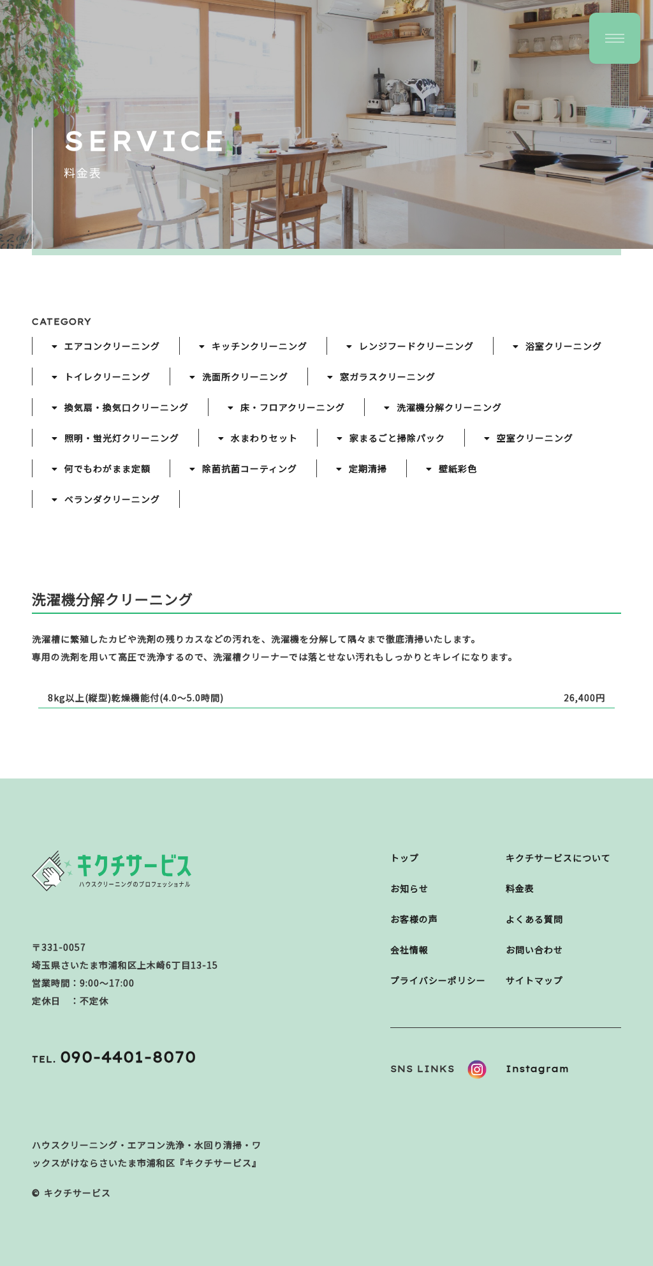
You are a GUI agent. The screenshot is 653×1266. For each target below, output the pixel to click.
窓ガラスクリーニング (388, 376)
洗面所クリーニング (245, 376)
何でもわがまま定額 (107, 468)
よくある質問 (534, 918)
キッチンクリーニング (259, 345)
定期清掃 (368, 468)
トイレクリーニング (107, 376)
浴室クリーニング (563, 345)
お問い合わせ (534, 949)
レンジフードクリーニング (416, 345)
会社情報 (409, 949)
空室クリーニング (535, 437)
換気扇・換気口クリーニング (126, 407)
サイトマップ (534, 980)
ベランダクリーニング (112, 499)
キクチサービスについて (558, 857)
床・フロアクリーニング (292, 407)
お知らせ (409, 888)
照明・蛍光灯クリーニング (121, 437)
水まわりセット (264, 437)
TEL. (114, 1059)
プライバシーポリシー (438, 980)
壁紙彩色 (458, 468)
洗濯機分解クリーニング (449, 407)
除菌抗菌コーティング (249, 468)
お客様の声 (414, 918)
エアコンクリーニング (112, 345)
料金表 (520, 888)
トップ (404, 857)
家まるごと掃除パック (397, 437)
